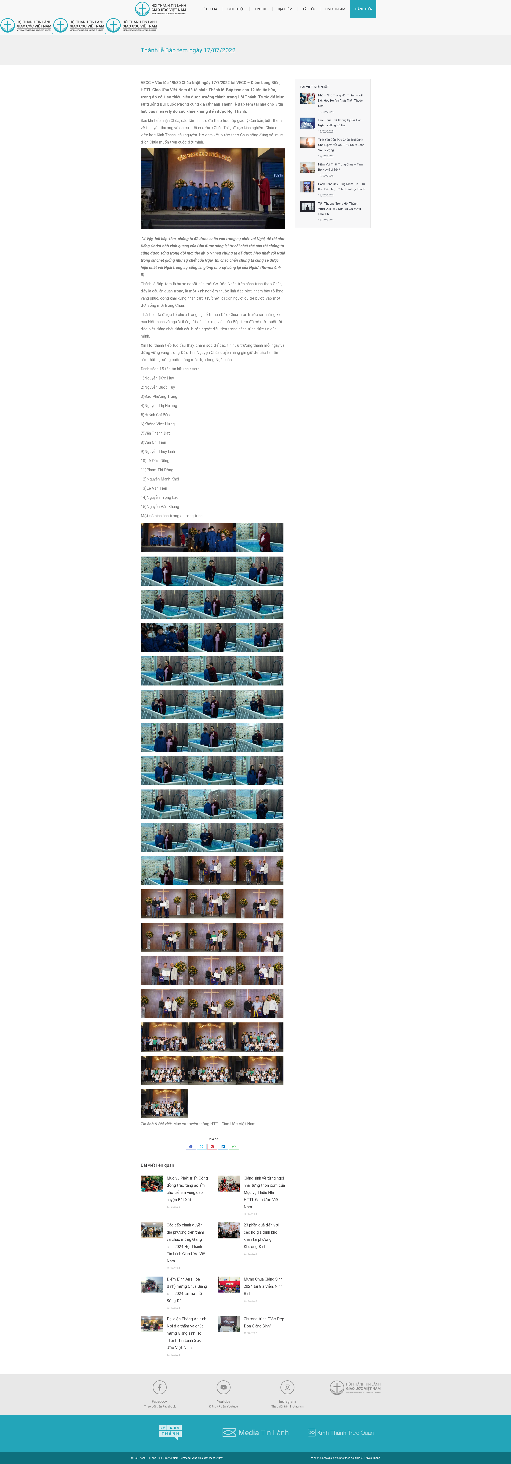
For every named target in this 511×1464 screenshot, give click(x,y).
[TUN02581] (164, 1003)
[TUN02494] (259, 670)
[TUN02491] (259, 637)
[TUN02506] (164, 737)
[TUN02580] (259, 970)
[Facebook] (191, 1147)
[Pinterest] (212, 1147)
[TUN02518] (164, 770)
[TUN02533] (212, 804)
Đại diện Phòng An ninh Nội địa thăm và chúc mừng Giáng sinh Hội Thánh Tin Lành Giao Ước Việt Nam (186, 1333)
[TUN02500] (259, 704)
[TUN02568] (259, 903)
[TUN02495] (164, 704)
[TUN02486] (259, 604)
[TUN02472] (164, 571)
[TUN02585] (259, 1003)
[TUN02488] (164, 637)
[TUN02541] (212, 837)
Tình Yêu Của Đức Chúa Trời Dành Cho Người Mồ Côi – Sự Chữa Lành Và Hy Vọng (341, 145)
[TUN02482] (164, 604)
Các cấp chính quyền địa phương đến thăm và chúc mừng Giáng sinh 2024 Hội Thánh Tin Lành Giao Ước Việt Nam (187, 1243)
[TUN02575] (164, 970)
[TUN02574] (259, 937)
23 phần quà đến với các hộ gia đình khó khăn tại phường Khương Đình (261, 1236)
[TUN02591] (259, 1037)
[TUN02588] (212, 1037)
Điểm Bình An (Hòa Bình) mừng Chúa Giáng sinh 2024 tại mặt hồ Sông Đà (187, 1290)
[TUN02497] (212, 704)
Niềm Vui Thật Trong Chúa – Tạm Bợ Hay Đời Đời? (340, 167)
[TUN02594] (212, 1070)
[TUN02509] (212, 737)
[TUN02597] (164, 1103)
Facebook (159, 1401)
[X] (202, 1147)
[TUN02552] (164, 870)
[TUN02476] (212, 571)
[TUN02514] (259, 737)
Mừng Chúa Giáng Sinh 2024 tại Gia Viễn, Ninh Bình (263, 1286)
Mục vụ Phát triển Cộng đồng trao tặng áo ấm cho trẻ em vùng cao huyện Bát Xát (187, 1189)
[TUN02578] (212, 970)
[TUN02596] (259, 1070)
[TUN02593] (164, 1070)
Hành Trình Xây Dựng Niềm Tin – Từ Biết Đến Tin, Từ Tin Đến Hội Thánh (341, 186)
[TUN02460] (164, 538)
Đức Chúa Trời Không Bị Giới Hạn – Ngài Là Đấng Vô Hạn (341, 122)
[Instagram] (287, 1387)
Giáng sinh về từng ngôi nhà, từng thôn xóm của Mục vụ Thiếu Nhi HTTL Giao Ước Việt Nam (264, 1192)
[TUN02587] (164, 1037)
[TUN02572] (212, 937)
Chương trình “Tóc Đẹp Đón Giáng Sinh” (264, 1322)
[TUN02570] (164, 937)
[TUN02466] (259, 538)
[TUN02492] (164, 670)
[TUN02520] (212, 770)
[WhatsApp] (234, 1147)
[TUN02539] (164, 837)
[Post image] (152, 1184)
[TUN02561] (259, 870)
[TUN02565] (212, 903)
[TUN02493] (212, 670)
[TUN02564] (164, 903)
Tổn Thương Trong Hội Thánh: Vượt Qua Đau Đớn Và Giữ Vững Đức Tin (339, 209)
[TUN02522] (259, 770)
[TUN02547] (259, 837)
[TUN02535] (259, 804)
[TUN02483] (212, 604)
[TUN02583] (212, 1003)
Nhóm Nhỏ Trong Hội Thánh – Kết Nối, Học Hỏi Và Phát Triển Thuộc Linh (340, 101)
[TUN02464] (212, 538)
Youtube (223, 1401)
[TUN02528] (164, 804)
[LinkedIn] (223, 1147)
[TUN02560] (212, 870)
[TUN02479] (259, 571)
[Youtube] (224, 1387)
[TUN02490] (212, 637)
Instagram (287, 1401)
